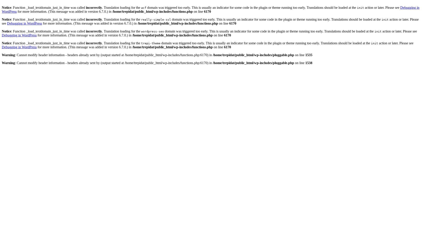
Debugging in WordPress (24, 23)
